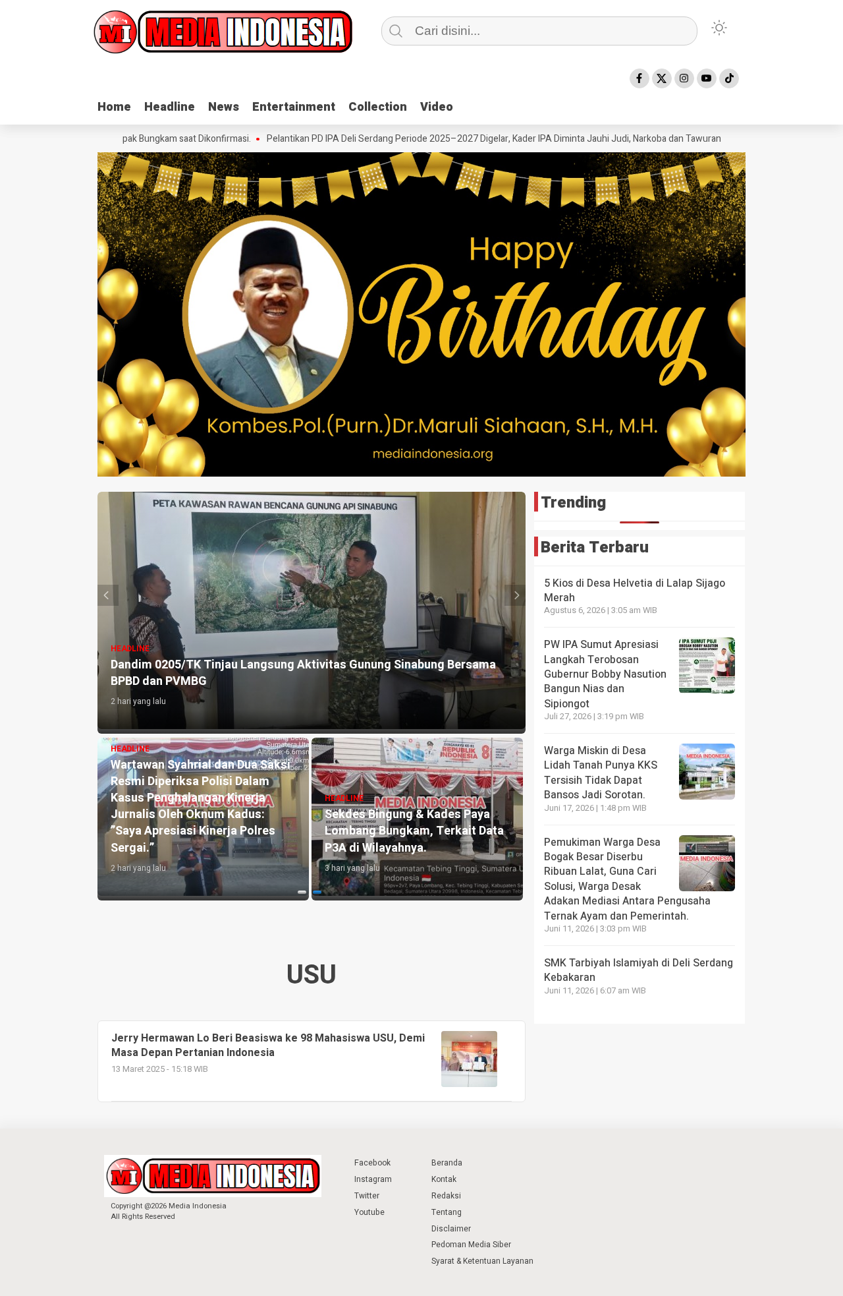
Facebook (372, 1163)
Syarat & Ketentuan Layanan (482, 1261)
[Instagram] (684, 78)
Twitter (366, 1196)
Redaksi (446, 1196)
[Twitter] (662, 78)
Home (114, 107)
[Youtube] (707, 78)
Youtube (369, 1212)
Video (436, 107)
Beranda (446, 1163)
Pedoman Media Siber (471, 1245)
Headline (169, 107)
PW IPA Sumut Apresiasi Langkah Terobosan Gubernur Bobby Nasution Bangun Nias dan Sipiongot (605, 674)
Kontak (443, 1179)
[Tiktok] (729, 78)
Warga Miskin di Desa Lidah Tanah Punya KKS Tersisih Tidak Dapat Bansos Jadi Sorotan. (600, 773)
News (223, 107)
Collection (377, 107)
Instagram (373, 1179)
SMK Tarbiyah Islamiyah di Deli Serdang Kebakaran (638, 970)
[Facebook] (639, 78)
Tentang (446, 1212)
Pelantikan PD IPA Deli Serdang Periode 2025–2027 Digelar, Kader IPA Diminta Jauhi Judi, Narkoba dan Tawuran (425, 139)
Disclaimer (451, 1229)
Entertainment (293, 107)
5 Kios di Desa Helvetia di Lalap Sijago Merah (634, 590)
